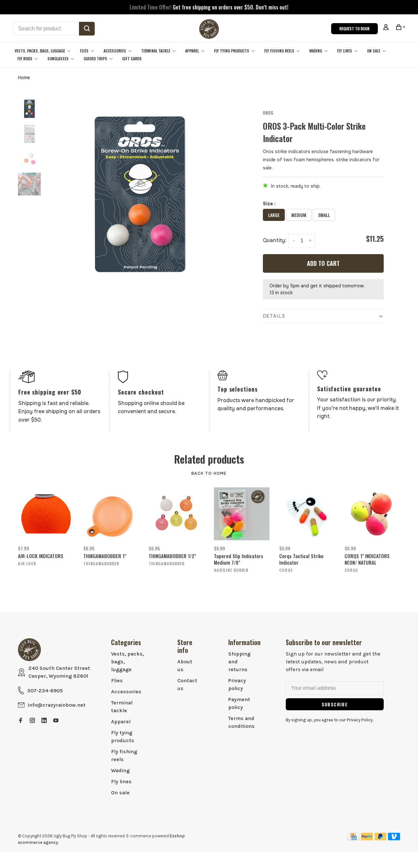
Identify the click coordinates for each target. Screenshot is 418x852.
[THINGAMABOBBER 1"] (111, 514)
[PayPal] (367, 838)
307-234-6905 (45, 690)
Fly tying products (231, 50)
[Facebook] (20, 721)
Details (274, 316)
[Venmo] (394, 838)
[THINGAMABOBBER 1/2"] (176, 514)
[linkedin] (44, 721)
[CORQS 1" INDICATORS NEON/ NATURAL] (372, 514)
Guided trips (95, 58)
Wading (315, 50)
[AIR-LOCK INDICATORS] (45, 514)
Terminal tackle (155, 50)
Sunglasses (58, 58)
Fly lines (344, 50)
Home (24, 77)
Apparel (192, 50)
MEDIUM (298, 214)
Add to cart (323, 263)
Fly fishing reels (279, 50)
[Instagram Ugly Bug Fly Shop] (32, 721)
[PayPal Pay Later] (381, 838)
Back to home (208, 473)
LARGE (274, 214)
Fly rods (24, 58)
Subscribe (335, 704)
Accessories (115, 50)
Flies (84, 50)
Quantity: (274, 240)
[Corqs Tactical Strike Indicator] (307, 514)
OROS (268, 112)
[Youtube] (55, 721)
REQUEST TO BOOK (354, 28)
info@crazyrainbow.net (57, 705)
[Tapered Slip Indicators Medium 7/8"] (241, 514)
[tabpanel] (139, 194)
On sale (373, 50)
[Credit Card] (353, 838)
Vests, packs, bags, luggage (40, 50)
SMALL (324, 214)
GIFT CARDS (132, 58)
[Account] (387, 28)
